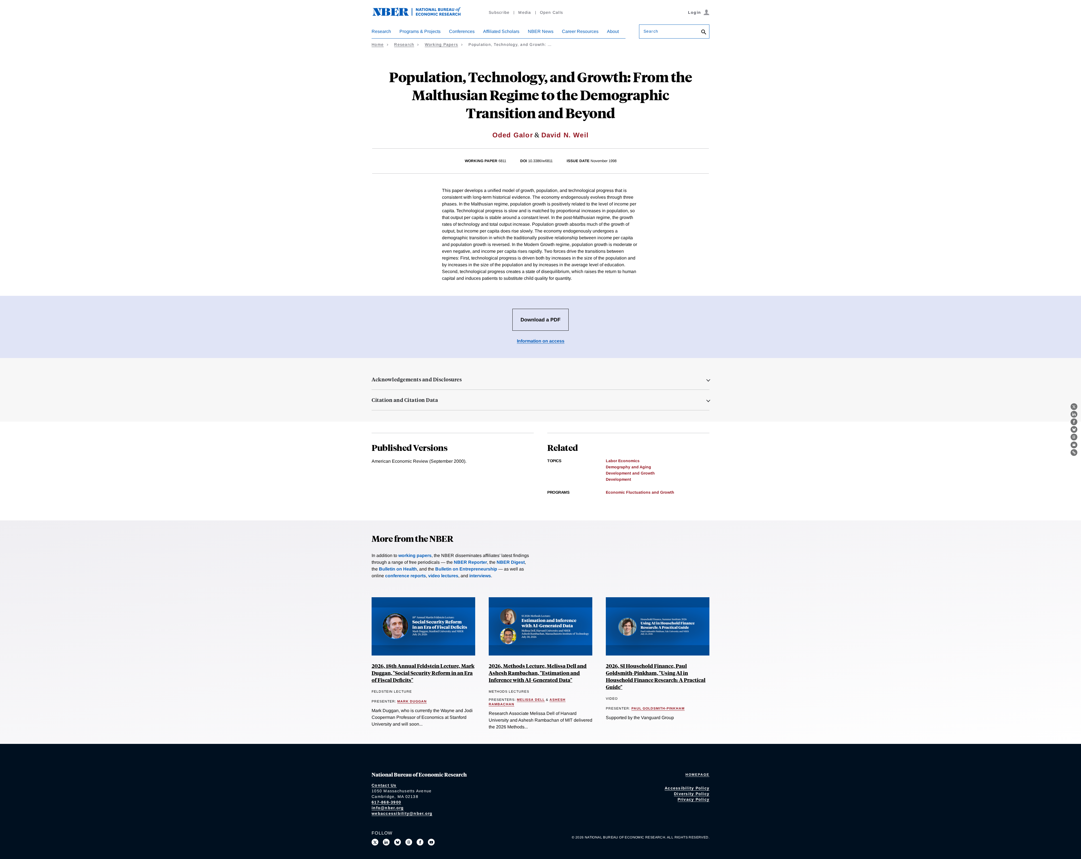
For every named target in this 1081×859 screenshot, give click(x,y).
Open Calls (551, 12)
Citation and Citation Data (405, 400)
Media (524, 12)
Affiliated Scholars (501, 31)
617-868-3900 (386, 802)
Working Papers (441, 44)
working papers (415, 555)
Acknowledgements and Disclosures (417, 379)
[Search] (703, 32)
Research (381, 31)
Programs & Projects (420, 31)
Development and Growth (630, 473)
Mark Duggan (412, 701)
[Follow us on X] (375, 842)
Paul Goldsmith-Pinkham (658, 708)
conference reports (405, 575)
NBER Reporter (470, 562)
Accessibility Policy (687, 788)
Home (378, 44)
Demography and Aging (628, 467)
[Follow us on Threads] (408, 842)
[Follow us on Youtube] (431, 842)
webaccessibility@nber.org (402, 813)
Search (651, 31)
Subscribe (499, 12)
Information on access (540, 341)
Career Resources (580, 31)
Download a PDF (540, 320)
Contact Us (384, 785)
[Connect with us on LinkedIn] (386, 842)
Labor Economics (623, 460)
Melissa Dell (531, 700)
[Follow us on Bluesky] (397, 842)
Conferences (462, 31)
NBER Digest (511, 562)
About (613, 31)
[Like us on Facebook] (420, 842)
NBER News (540, 31)
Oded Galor (512, 135)
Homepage (697, 775)
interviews (480, 575)
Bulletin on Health (398, 569)
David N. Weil (565, 135)
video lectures (443, 575)
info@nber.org (388, 808)
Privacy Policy (694, 799)
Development (618, 479)
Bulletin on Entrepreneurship (466, 569)
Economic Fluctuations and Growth (640, 492)
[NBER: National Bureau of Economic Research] (421, 14)
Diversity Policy (691, 793)
